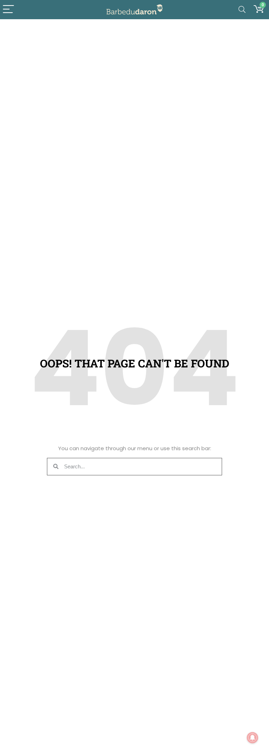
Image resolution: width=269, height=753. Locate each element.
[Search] (242, 9)
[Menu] (8, 9)
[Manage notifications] (252, 737)
